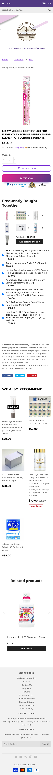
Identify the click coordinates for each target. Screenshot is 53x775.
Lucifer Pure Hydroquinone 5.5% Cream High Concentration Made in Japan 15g (27, 271)
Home (5, 59)
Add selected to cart (29, 242)
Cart (48, 3)
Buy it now (26, 178)
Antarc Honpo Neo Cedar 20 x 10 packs (26, 263)
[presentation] (4, 613)
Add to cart (26, 648)
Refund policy (26, 709)
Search (26, 681)
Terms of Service (26, 695)
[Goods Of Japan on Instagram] (30, 757)
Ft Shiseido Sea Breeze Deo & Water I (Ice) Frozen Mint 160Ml (25, 303)
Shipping (19, 147)
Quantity (6, 155)
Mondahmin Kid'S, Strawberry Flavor (26, 637)
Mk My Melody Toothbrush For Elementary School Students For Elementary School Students (28, 253)
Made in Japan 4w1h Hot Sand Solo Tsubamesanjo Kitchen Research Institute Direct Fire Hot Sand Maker (25, 292)
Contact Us (26, 685)
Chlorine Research (26, 698)
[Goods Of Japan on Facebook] (20, 757)
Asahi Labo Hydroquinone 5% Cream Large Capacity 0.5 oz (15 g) (25, 281)
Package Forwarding (26, 678)
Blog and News (26, 702)
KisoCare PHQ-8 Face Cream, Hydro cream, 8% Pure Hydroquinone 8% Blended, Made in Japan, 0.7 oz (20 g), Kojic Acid (26, 316)
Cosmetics (18, 59)
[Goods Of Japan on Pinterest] (25, 757)
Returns (26, 692)
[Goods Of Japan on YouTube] (35, 757)
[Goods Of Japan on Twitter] (16, 757)
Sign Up (45, 744)
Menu (8, 3)
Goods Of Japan (27, 765)
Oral (31, 59)
